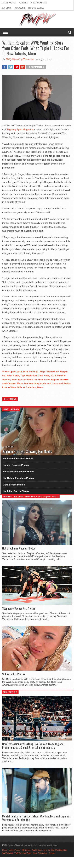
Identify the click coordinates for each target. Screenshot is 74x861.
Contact (52, 853)
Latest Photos (9, 2)
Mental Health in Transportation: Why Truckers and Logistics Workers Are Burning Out (36, 818)
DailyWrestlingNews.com (20, 59)
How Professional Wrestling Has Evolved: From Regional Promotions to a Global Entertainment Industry (33, 745)
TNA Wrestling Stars (22, 853)
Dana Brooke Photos (14, 484)
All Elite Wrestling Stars (57, 850)
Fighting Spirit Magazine (20, 129)
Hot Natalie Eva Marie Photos (18, 478)
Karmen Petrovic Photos (16, 465)
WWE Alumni (20, 7)
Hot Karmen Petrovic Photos (18, 458)
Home (4, 850)
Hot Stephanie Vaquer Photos (18, 471)
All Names (23, 2)
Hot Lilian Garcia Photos (16, 491)
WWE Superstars (39, 2)
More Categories (36, 7)
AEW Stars (7, 7)
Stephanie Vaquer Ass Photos (18, 608)
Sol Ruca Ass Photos (13, 674)
